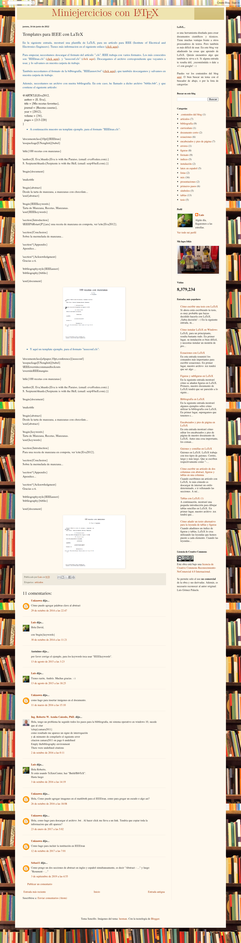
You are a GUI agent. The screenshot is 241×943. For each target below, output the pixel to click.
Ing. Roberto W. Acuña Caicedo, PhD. (53, 717)
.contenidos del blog (191, 114)
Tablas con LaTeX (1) (192, 498)
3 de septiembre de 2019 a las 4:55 (49, 876)
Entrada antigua (156, 891)
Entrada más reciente (35, 891)
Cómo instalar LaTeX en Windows (198, 329)
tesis (182, 199)
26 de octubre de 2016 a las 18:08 (49, 803)
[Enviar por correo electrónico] (59, 577)
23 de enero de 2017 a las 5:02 (47, 829)
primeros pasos (188, 186)
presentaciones (188, 181)
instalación (186, 163)
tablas (183, 195)
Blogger (155, 918)
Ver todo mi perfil (186, 232)
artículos (39, 582)
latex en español (188, 168)
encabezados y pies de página (195, 141)
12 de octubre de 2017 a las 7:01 (48, 851)
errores (184, 146)
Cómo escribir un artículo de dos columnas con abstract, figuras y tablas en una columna (197, 472)
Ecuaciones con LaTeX (192, 352)
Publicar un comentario (39, 884)
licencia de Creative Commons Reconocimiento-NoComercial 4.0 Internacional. (196, 567)
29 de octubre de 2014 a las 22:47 (49, 610)
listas (183, 173)
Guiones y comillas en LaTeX (196, 448)
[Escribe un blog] (63, 577)
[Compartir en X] (66, 577)
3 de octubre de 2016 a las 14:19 (48, 782)
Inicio (97, 891)
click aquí (88, 59)
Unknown (36, 600)
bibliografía (186, 123)
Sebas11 (35, 863)
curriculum (186, 128)
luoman (123, 918)
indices (184, 159)
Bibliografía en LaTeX (192, 399)
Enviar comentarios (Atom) (52, 898)
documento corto (189, 132)
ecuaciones (186, 137)
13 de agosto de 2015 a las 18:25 (48, 683)
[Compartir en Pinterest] (73, 577)
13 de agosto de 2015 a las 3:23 (48, 661)
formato (184, 155)
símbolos (185, 190)
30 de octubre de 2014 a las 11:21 (49, 639)
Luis (33, 622)
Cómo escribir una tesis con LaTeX (199, 306)
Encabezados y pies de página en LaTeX (197, 423)
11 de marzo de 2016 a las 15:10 (48, 705)
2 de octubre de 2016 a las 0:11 (47, 752)
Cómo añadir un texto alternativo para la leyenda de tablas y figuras (198, 523)
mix (182, 177)
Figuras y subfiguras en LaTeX (196, 376)
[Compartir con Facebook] (70, 577)
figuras (184, 150)
